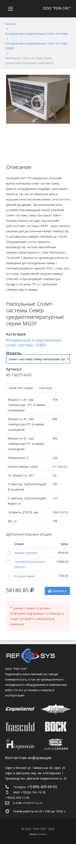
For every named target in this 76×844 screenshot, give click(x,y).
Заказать (59, 591)
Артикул (14, 369)
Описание (45, 388)
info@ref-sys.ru (33, 803)
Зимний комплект (26, 553)
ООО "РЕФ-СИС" (57, 8)
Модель (13, 352)
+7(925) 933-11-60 (17, 798)
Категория (16, 334)
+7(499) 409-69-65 (42, 786)
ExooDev (42, 834)
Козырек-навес (24, 576)
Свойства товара (21, 388)
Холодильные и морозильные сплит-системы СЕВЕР (33, 342)
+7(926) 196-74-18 (33, 792)
